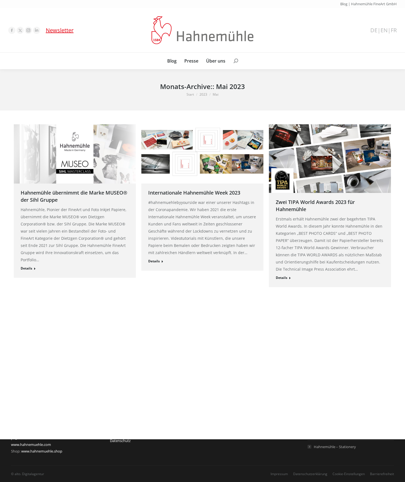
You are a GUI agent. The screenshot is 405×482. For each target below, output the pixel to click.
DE (373, 30)
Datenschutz (120, 440)
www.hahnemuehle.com (31, 444)
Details (26, 268)
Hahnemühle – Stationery (335, 446)
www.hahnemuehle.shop (41, 451)
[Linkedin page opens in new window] (36, 30)
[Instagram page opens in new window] (28, 30)
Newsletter (60, 30)
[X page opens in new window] (20, 30)
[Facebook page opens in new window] (11, 30)
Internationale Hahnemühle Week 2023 (194, 192)
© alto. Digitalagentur (27, 474)
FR (394, 30)
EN (384, 30)
